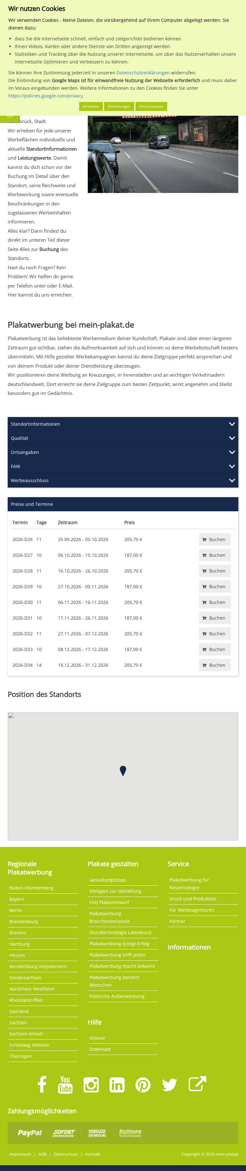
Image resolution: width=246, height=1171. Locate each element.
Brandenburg (23, 921)
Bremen (17, 933)
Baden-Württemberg (31, 888)
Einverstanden (151, 106)
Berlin (15, 910)
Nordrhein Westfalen (31, 989)
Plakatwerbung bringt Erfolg (119, 944)
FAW (15, 466)
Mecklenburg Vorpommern (38, 966)
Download (100, 1049)
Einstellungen (119, 106)
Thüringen (20, 1056)
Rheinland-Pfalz (26, 1000)
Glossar (97, 1038)
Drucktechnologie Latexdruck (120, 932)
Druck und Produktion (193, 899)
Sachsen (18, 1022)
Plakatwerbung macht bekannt (122, 966)
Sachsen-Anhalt (26, 1034)
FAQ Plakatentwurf (109, 902)
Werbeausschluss (30, 480)
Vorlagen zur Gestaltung (115, 891)
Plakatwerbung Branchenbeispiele (109, 917)
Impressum (20, 1154)
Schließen (91, 106)
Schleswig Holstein (29, 1045)
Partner (177, 921)
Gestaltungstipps (107, 880)
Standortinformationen (35, 424)
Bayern (16, 899)
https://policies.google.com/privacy (45, 96)
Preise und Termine (32, 504)
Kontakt (93, 1154)
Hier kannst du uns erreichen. (40, 294)
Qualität (19, 438)
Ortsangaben (25, 452)
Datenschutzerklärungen (143, 73)
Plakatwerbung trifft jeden (117, 955)
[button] (123, 771)
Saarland (19, 1011)
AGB (42, 1154)
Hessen (17, 955)
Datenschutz (66, 1154)
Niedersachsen (25, 977)
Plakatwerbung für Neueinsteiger (189, 884)
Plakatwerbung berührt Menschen (114, 981)
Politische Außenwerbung (116, 996)
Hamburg (19, 944)
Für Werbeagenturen (191, 910)
